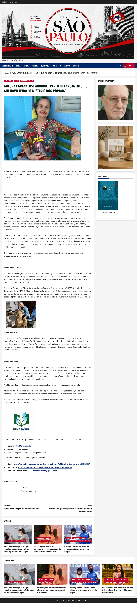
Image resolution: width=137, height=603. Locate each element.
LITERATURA (8, 81)
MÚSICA (26, 66)
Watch (131, 65)
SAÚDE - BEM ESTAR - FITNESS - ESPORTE (79, 541)
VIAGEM (54, 66)
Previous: (21, 507)
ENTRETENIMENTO (7, 66)
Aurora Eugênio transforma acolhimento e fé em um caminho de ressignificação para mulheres (47, 549)
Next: (70, 508)
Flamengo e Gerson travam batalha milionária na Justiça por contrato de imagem (77, 549)
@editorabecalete (23, 446)
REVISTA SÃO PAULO (27, 81)
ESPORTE (76, 66)
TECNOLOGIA (45, 66)
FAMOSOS (67, 66)
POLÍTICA (35, 66)
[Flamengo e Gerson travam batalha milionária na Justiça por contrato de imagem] (78, 534)
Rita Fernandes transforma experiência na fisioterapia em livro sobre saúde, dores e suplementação (117, 590)
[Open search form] (120, 66)
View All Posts (28, 491)
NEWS (16, 81)
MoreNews (71, 600)
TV (60, 66)
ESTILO (18, 66)
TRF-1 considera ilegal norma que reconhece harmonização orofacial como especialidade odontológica (16, 549)
